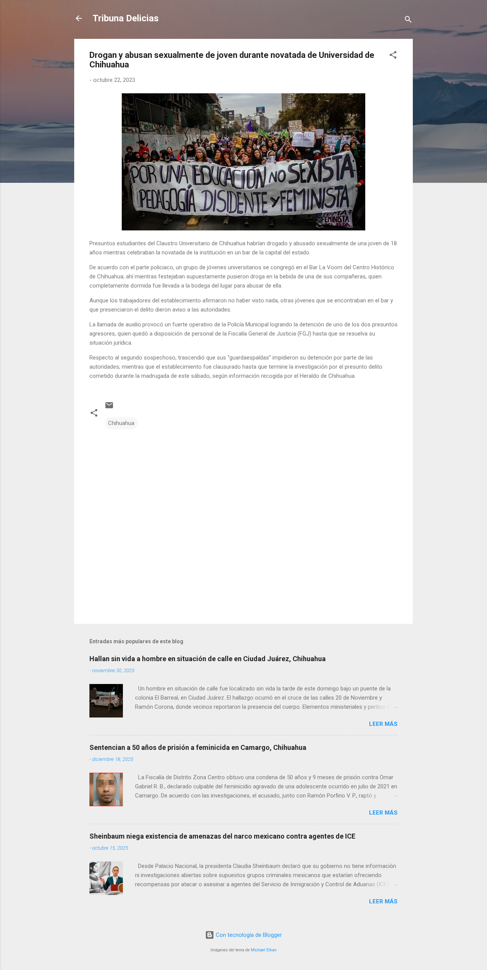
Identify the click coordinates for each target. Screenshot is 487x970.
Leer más (383, 724)
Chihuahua (121, 423)
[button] (393, 56)
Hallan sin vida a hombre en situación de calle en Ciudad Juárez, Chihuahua (207, 659)
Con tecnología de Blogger (248, 935)
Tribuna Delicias (125, 18)
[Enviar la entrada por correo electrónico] (109, 407)
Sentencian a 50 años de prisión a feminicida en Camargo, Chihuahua (197, 747)
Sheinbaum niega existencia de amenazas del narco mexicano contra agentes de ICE (222, 836)
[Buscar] (408, 20)
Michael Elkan (264, 950)
